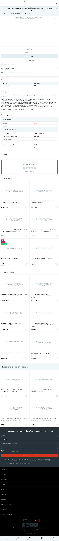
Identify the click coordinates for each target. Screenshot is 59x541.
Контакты (4, 509)
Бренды (3, 474)
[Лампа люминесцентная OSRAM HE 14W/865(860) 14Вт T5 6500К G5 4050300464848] (14, 219)
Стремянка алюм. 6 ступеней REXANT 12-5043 (13, 352)
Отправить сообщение (29, 456)
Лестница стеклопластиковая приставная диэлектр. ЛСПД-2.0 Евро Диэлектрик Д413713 (14, 295)
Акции (3, 469)
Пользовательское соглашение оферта (29, 529)
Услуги (3, 484)
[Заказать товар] (26, 207)
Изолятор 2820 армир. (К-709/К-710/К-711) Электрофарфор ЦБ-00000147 (12, 201)
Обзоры (3, 499)
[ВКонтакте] (28, 525)
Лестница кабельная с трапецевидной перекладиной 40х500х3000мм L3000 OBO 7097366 (42, 296)
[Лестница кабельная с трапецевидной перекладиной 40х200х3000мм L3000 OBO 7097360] (44, 313)
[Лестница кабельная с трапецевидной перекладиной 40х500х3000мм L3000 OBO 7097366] (44, 284)
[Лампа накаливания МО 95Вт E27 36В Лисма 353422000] (44, 248)
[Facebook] (32, 525)
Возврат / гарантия (6, 514)
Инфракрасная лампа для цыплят (9, 258)
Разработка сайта (28, 531)
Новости (3, 494)
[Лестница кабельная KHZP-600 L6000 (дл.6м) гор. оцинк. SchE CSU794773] (14, 313)
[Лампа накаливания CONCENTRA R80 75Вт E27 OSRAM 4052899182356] (44, 190)
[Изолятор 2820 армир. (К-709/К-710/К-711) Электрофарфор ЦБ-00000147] (14, 190)
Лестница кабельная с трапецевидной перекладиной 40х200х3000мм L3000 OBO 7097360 (42, 325)
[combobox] (4, 439)
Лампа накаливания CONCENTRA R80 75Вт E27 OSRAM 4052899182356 (42, 201)
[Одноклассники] (36, 525)
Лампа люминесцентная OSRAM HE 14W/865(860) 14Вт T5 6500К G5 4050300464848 (14, 230)
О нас (3, 489)
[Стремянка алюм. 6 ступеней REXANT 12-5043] (14, 341)
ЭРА (35, 123)
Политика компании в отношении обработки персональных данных (29, 527)
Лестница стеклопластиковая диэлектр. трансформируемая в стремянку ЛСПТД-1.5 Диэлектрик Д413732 (42, 353)
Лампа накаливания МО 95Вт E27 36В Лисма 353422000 (42, 259)
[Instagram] (23, 525)
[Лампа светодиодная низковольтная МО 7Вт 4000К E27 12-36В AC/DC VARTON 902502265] (44, 219)
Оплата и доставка (6, 504)
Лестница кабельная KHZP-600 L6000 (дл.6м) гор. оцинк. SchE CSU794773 (14, 324)
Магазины (4, 479)
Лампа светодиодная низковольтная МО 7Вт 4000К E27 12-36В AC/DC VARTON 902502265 (44, 230)
